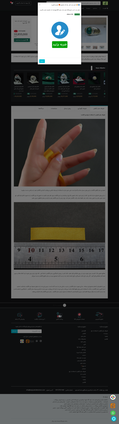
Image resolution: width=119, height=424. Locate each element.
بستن (42, 61)
